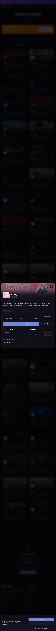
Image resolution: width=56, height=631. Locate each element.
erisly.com (7, 332)
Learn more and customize (41, 628)
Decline (41, 624)
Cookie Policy (5, 624)
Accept (41, 619)
